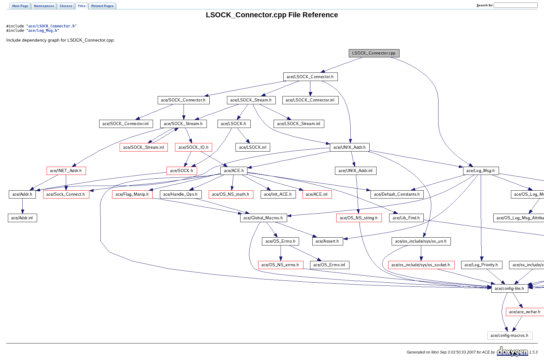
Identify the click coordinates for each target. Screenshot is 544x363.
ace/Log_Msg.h (42, 30)
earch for (485, 5)
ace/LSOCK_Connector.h (51, 26)
